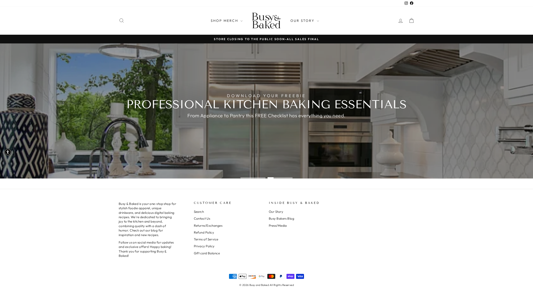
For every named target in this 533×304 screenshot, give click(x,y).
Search (199, 212)
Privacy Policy (204, 246)
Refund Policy (204, 232)
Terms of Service (206, 239)
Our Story (303, 20)
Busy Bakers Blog (281, 218)
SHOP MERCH (225, 20)
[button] (7, 152)
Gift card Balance (207, 253)
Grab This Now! (266, 126)
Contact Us (202, 218)
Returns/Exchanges (208, 226)
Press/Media (278, 226)
